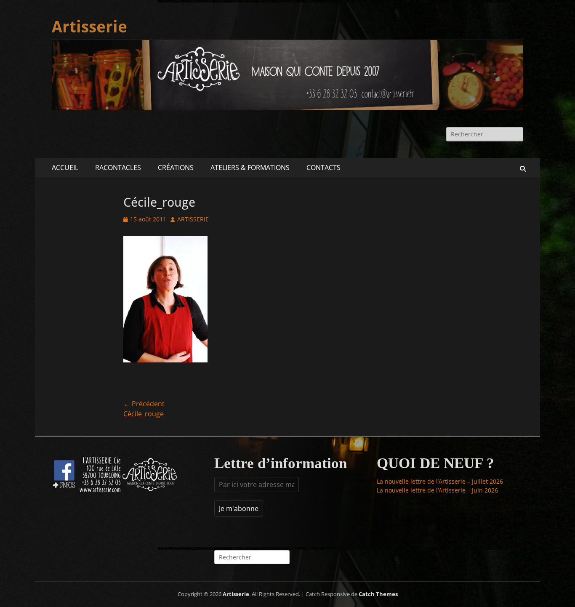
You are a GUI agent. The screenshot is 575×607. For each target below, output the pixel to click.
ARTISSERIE (193, 219)
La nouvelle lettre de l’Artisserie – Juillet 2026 (440, 481)
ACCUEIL (65, 167)
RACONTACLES (118, 167)
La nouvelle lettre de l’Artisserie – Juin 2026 (437, 490)
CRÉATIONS (176, 167)
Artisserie (89, 27)
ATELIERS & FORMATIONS (250, 167)
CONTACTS (323, 167)
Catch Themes (378, 594)
